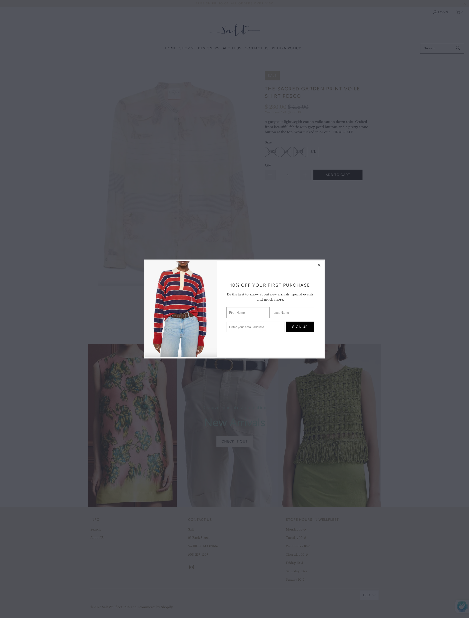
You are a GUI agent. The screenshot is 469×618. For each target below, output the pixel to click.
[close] (319, 265)
